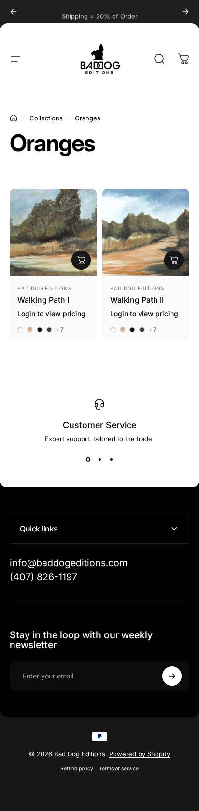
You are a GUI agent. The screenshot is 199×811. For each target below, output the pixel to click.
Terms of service (119, 769)
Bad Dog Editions (44, 288)
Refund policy (76, 769)
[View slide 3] (111, 460)
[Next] (185, 11)
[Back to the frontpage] (13, 118)
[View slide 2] (99, 460)
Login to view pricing (51, 314)
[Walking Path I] (53, 232)
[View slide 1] (88, 460)
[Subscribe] (172, 676)
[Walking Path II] (145, 232)
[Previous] (13, 11)
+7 (60, 330)
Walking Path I (43, 300)
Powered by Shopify (139, 754)
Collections (46, 118)
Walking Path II (137, 300)
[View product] (81, 260)
